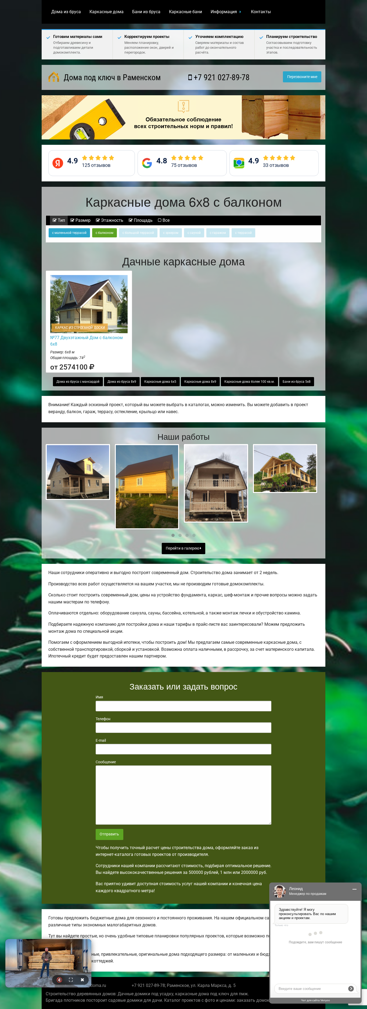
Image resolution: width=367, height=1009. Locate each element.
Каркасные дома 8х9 (200, 382)
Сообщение (106, 762)
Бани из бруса (146, 11)
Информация (224, 11)
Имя (99, 697)
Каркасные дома (106, 11)
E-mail (101, 740)
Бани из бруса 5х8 (297, 382)
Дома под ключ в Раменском (111, 77)
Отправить (109, 834)
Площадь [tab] (143, 220)
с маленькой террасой (69, 233)
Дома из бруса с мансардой (77, 382)
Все (165, 220)
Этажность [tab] (111, 220)
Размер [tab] (82, 220)
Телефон (103, 719)
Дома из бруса (66, 11)
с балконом (104, 233)
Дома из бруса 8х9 (121, 382)
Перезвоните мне (302, 77)
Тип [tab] (61, 220)
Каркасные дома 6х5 (160, 382)
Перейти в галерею (183, 548)
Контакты (261, 11)
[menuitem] (66, 12)
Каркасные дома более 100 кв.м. (249, 382)
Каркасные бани (185, 11)
